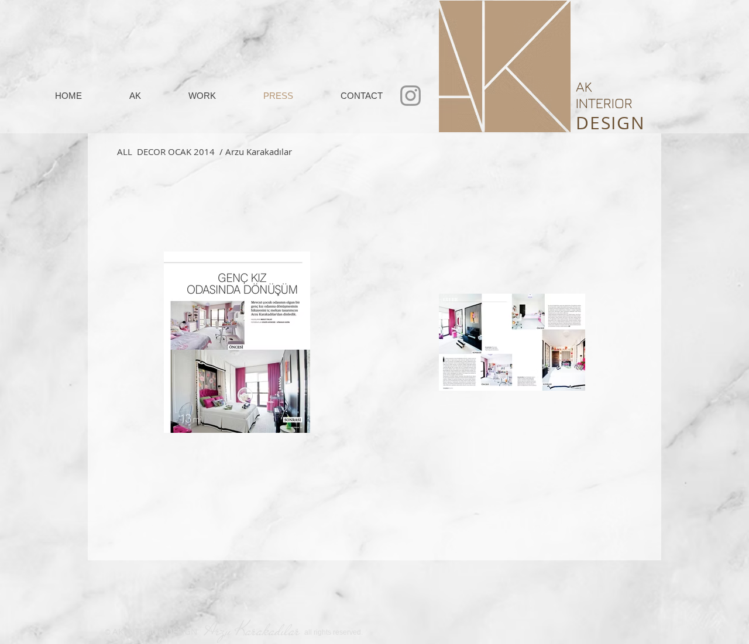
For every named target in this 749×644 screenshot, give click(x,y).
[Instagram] (410, 95)
